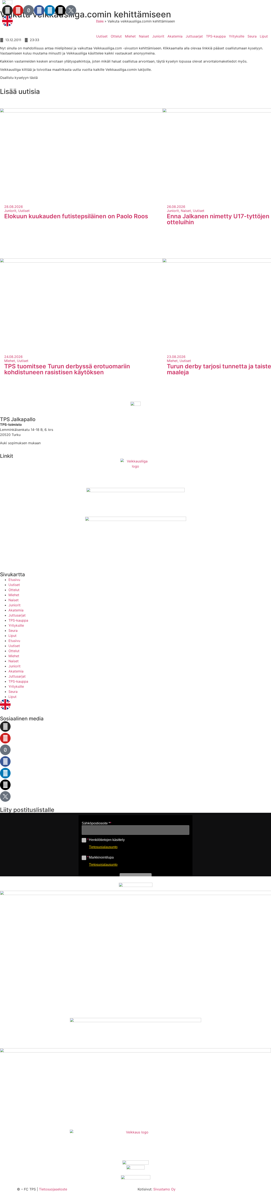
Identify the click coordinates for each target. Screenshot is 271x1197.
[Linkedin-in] (49, 10)
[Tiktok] (28, 10)
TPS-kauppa (216, 36)
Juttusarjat (194, 36)
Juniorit (158, 36)
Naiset (144, 36)
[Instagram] (7, 10)
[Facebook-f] (39, 10)
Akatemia (175, 36)
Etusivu (14, 580)
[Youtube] (18, 10)
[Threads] (60, 10)
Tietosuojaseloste (53, 1189)
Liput (264, 36)
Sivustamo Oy (164, 1189)
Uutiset (102, 36)
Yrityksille (236, 36)
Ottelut (116, 36)
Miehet (130, 36)
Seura (252, 36)
